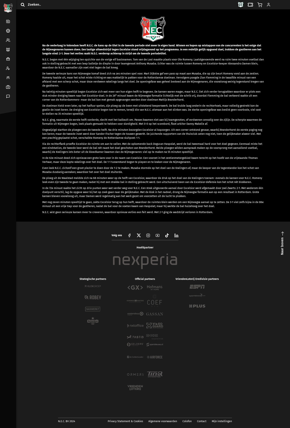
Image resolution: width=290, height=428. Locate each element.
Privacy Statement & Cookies (125, 421)
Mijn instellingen (222, 421)
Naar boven (282, 246)
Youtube (158, 235)
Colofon (187, 421)
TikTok (15, 136)
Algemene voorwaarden (162, 421)
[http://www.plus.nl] (197, 306)
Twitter (15, 128)
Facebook (7, 128)
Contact (201, 421)
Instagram (148, 235)
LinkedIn (7, 136)
